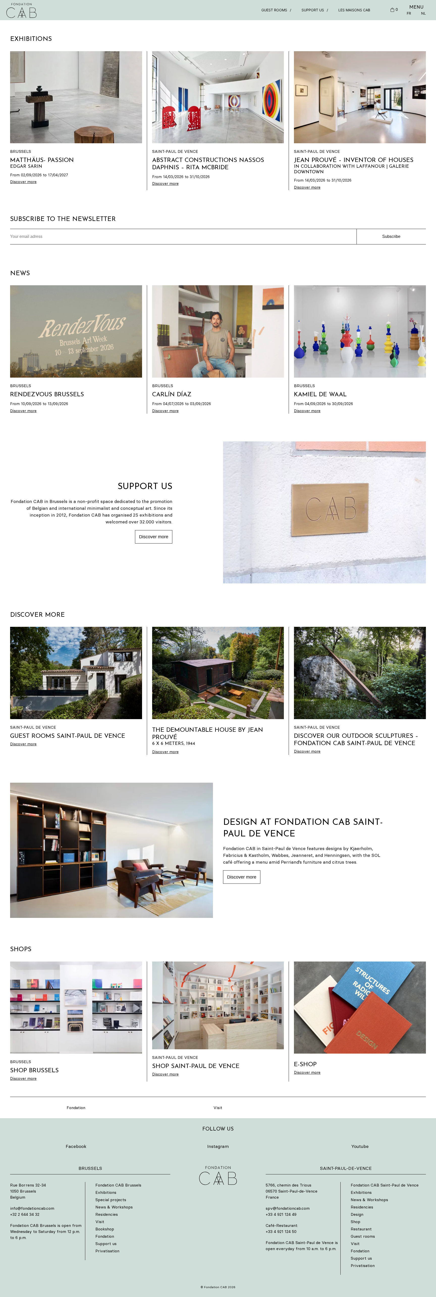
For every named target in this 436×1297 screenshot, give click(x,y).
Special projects (110, 1199)
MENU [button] (416, 7)
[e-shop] (360, 1008)
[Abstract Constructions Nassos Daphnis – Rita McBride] (218, 97)
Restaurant (361, 1228)
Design (357, 1214)
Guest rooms (274, 10)
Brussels (20, 151)
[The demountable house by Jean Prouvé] (218, 673)
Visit (217, 1107)
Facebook (76, 1146)
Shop (355, 1221)
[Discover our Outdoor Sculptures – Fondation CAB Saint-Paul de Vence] (360, 673)
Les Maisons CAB (354, 10)
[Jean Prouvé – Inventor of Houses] (360, 97)
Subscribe (391, 236)
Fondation (76, 1107)
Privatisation (107, 1250)
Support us (313, 10)
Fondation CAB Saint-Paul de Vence (385, 1185)
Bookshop (104, 1228)
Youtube (360, 1146)
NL (423, 13)
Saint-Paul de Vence (175, 151)
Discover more (153, 536)
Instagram (218, 1146)
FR (409, 13)
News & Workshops (114, 1206)
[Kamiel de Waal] (360, 331)
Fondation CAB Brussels (118, 1185)
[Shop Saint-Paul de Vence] (218, 1005)
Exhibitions (105, 1192)
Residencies (106, 1214)
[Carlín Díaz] (218, 331)
